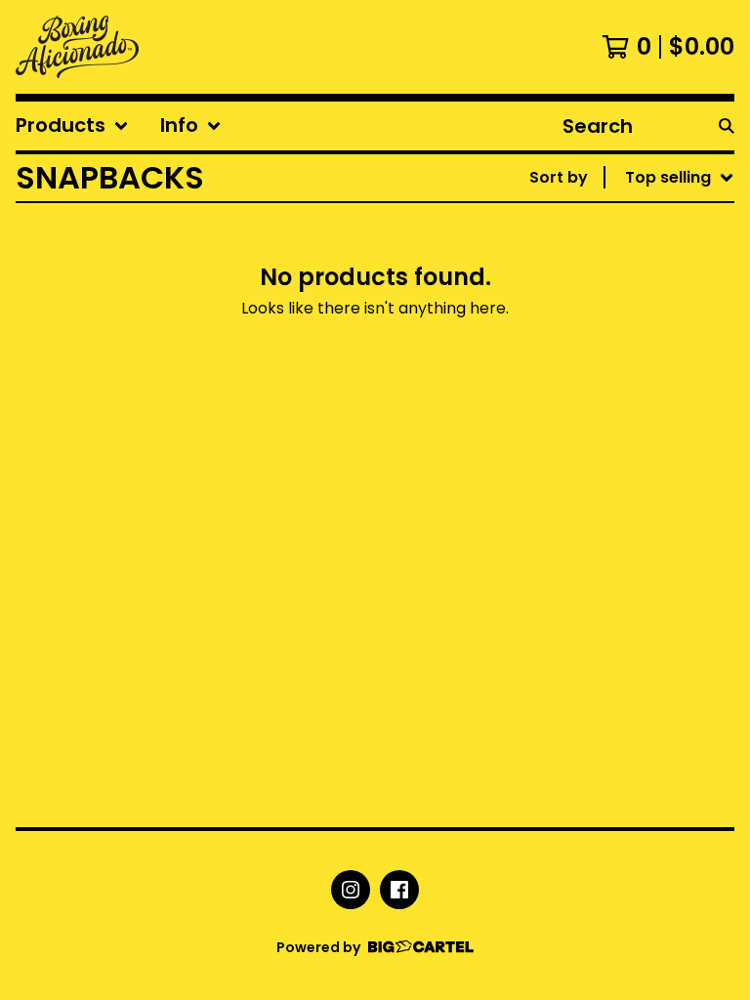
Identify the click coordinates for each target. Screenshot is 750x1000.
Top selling (576, 290)
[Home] (77, 47)
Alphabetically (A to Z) (624, 322)
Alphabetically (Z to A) (624, 353)
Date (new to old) (605, 384)
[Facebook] (399, 889)
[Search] (726, 126)
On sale (563, 259)
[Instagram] (350, 889)
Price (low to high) (607, 447)
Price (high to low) (607, 478)
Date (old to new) (605, 415)
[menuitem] (72, 126)
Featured (569, 228)
